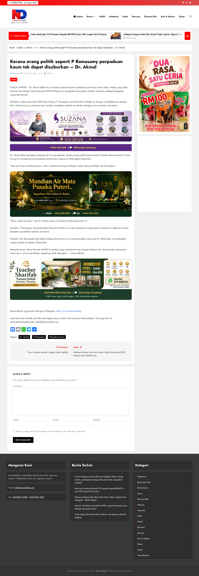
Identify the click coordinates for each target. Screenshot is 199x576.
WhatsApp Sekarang (85, 147)
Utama (79, 16)
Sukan (182, 16)
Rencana (136, 16)
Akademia (114, 16)
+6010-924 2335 (90, 213)
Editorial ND (17, 73)
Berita (89, 16)
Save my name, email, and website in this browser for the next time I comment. (51, 431)
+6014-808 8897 (62, 213)
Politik (102, 16)
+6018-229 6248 (58, 147)
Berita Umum (142, 487)
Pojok (125, 16)
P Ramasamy (39, 336)
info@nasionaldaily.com (24, 487)
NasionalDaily (101, 570)
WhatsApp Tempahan (90, 292)
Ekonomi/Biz (150, 16)
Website (96, 419)
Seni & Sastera (168, 16)
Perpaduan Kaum (57, 336)
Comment (18, 386)
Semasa (140, 532)
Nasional (141, 510)
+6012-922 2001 (36, 497)
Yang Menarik (143, 555)
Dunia (139, 493)
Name (16, 419)
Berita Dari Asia (144, 482)
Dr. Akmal (24, 336)
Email (56, 419)
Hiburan (140, 504)
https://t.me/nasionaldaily (68, 311)
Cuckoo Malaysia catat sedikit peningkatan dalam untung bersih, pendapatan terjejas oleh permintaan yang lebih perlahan (99, 479)
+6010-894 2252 (19, 497)
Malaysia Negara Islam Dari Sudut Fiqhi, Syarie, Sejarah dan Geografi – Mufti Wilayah (135, 34)
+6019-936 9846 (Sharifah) (58, 292)
